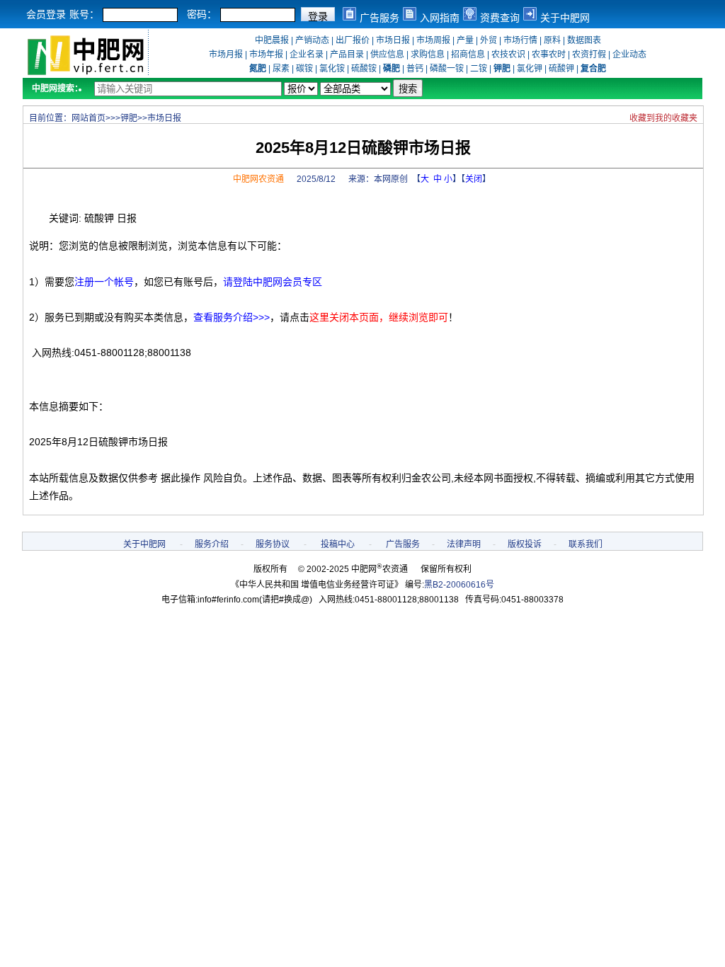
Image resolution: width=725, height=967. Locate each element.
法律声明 (464, 544)
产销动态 (312, 40)
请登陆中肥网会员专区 (272, 281)
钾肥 (128, 118)
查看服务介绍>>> (231, 317)
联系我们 (586, 544)
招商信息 (468, 54)
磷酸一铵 (447, 69)
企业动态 (629, 54)
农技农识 (508, 54)
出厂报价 (353, 40)
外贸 (488, 40)
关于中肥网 (565, 17)
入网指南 (439, 17)
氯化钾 (529, 69)
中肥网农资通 (258, 179)
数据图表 (584, 40)
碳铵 (304, 69)
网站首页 (88, 118)
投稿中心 (338, 544)
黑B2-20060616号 (459, 585)
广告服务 (379, 17)
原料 (552, 40)
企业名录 (307, 54)
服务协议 (273, 544)
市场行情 (520, 40)
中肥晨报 (272, 40)
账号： (84, 14)
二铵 (478, 69)
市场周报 (433, 40)
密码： (202, 14)
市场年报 (266, 54)
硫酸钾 (561, 69)
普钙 (414, 69)
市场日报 (393, 40)
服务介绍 (212, 544)
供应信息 (387, 54)
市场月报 (226, 54)
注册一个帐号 (104, 281)
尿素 (281, 69)
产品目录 (347, 54)
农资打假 (589, 54)
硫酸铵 (364, 69)
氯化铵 (332, 69)
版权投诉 (525, 544)
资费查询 (500, 17)
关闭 (473, 179)
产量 (465, 40)
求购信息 (428, 54)
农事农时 (549, 54)
